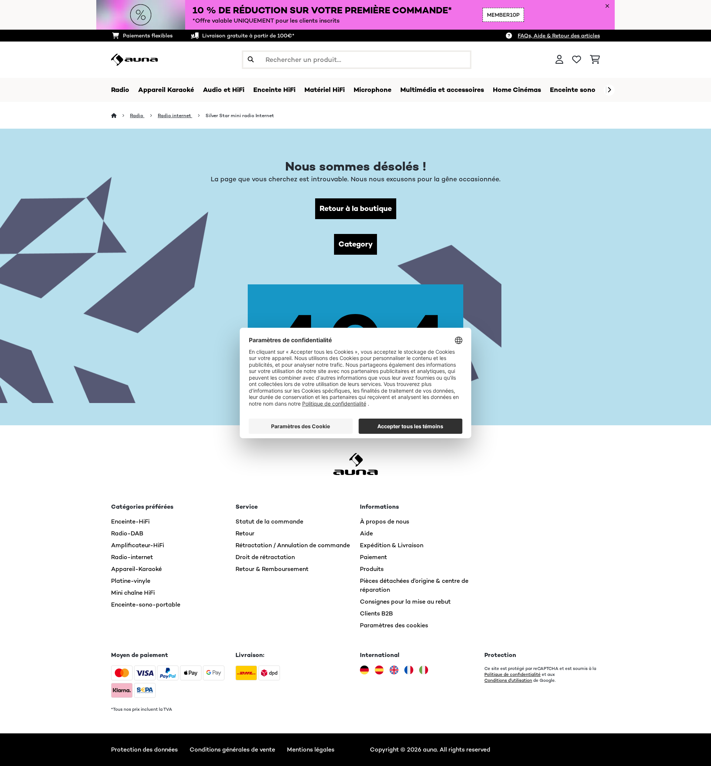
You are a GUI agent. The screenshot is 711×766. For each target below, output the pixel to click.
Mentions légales (310, 749)
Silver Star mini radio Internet (240, 115)
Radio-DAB (127, 533)
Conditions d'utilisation (508, 680)
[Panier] (595, 59)
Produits (372, 569)
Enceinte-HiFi (130, 521)
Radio (137, 115)
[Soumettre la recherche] (251, 59)
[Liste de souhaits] (576, 59)
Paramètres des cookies (394, 625)
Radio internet (175, 115)
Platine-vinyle (130, 581)
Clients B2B (376, 613)
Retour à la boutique (356, 208)
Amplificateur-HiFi (137, 545)
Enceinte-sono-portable (145, 604)
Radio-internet (132, 557)
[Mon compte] (559, 59)
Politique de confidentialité (512, 674)
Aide (366, 533)
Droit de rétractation (265, 557)
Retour (245, 533)
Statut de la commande (269, 521)
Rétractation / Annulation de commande (293, 545)
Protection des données (144, 749)
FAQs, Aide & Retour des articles (559, 35)
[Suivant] (609, 90)
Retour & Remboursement (272, 569)
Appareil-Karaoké (136, 569)
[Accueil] (120, 115)
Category (355, 244)
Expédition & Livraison (391, 545)
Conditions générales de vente (232, 749)
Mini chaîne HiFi (133, 593)
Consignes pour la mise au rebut (405, 601)
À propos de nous (384, 521)
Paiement (373, 557)
